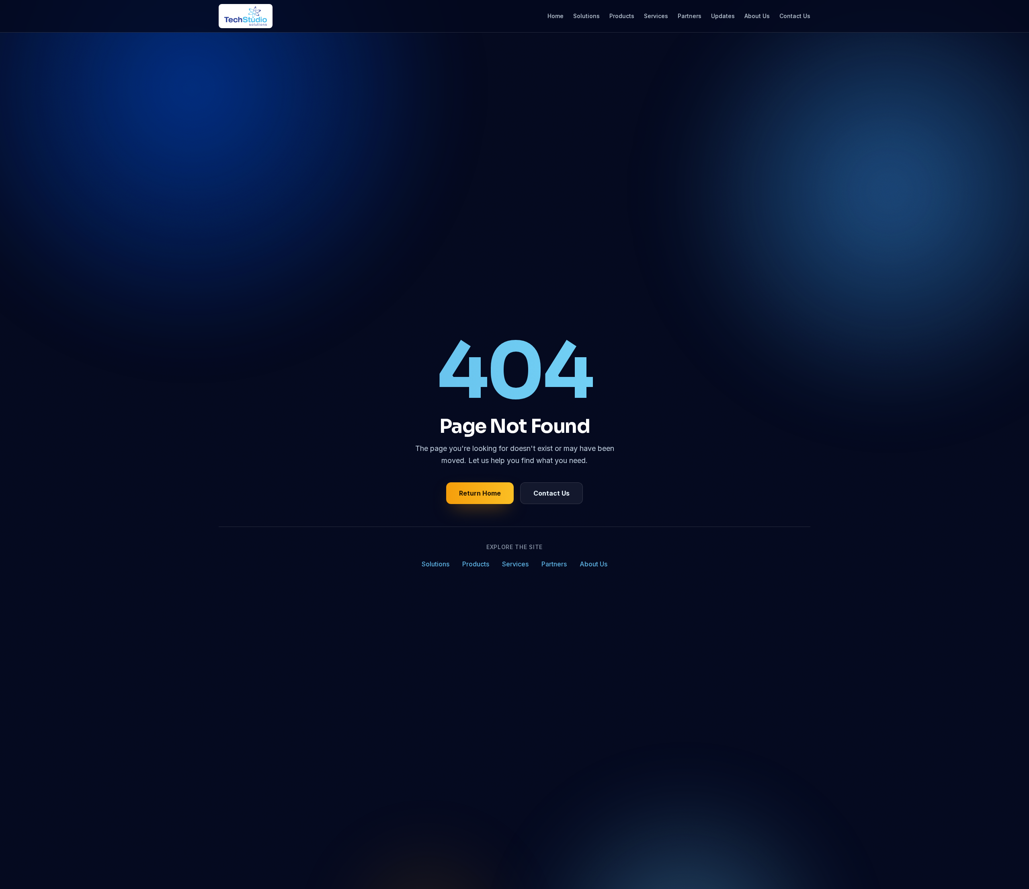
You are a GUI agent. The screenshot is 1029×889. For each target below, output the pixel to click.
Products (621, 15)
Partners (689, 15)
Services (656, 15)
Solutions (586, 15)
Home (555, 15)
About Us (757, 15)
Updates (723, 15)
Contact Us (794, 15)
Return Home (480, 493)
